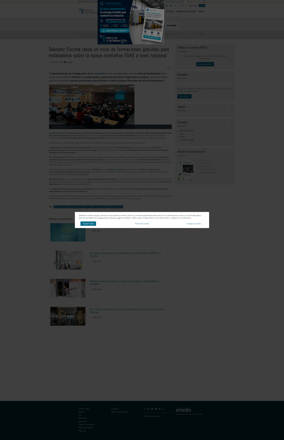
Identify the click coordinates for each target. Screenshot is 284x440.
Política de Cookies (142, 223)
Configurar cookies (194, 223)
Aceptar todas (88, 223)
